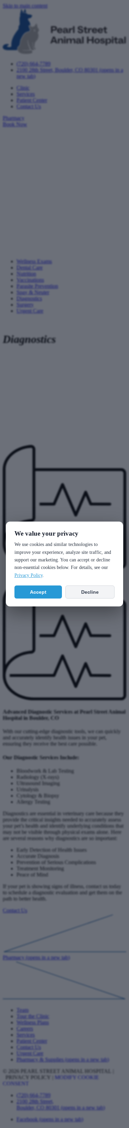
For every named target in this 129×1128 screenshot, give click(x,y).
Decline (90, 592)
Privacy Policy (28, 575)
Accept (38, 592)
